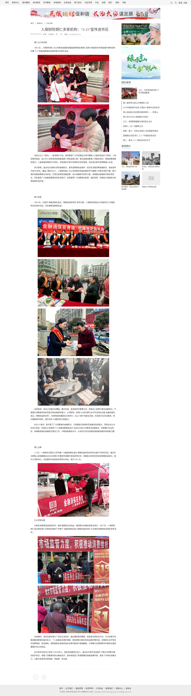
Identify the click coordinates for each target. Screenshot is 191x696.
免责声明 (89, 688)
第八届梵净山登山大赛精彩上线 (136, 103)
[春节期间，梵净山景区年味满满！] (130, 178)
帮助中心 (119, 688)
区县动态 (67, 3)
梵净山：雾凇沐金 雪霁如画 (151, 168)
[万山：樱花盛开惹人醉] (130, 158)
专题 (124, 3)
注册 (185, 3)
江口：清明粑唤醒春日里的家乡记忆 (137, 122)
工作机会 (99, 688)
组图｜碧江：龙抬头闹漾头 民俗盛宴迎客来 (140, 131)
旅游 (104, 3)
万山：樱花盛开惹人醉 (129, 167)
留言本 (128, 688)
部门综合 (78, 3)
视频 (117, 3)
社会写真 (88, 3)
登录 (180, 3)
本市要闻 (46, 3)
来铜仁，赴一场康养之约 (133, 126)
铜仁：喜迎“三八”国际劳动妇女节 (136, 140)
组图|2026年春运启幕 (149, 187)
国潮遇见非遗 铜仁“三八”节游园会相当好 (139, 136)
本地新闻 (57, 3)
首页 (7, 3)
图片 (110, 3)
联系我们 (109, 688)
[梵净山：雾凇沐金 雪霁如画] (151, 158)
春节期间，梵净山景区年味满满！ (130, 188)
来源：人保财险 (48, 34)
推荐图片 (126, 146)
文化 (97, 3)
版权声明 (79, 688)
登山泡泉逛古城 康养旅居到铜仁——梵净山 (140, 112)
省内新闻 (36, 3)
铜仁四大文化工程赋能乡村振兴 (136, 117)
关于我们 (69, 688)
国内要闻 (26, 3)
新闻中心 (15, 3)
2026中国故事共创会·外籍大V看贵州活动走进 (141, 108)
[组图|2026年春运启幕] (151, 178)
